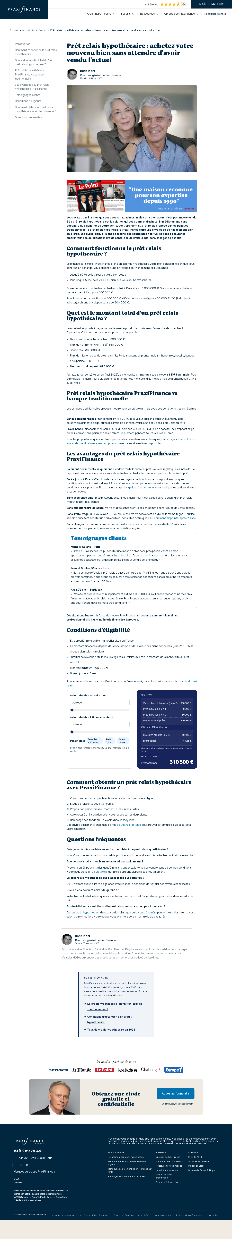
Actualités (28, 30)
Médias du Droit (195, 1166)
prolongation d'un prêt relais (137, 487)
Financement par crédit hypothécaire (126, 1157)
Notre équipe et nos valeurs (169, 1162)
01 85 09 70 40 (195, 1157)
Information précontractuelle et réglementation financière (80, 1215)
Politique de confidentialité (189, 1215)
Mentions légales (163, 1215)
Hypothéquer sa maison (167, 1170)
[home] (24, 9)
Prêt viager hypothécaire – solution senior (128, 1177)
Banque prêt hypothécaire (168, 1182)
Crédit (42, 30)
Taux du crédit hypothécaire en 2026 (111, 1030)
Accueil (14, 30)
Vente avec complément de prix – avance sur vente (129, 1170)
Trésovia (18, 1182)
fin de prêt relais (98, 872)
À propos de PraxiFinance (168, 1157)
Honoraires (213, 1215)
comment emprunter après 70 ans (175, 518)
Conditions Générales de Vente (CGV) (131, 1215)
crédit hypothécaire (88, 912)
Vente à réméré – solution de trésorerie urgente (127, 1163)
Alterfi (16, 1179)
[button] (101, 14)
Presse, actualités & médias (169, 1166)
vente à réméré (147, 912)
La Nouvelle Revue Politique (201, 1170)
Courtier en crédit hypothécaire (164, 1176)
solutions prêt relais (129, 825)
